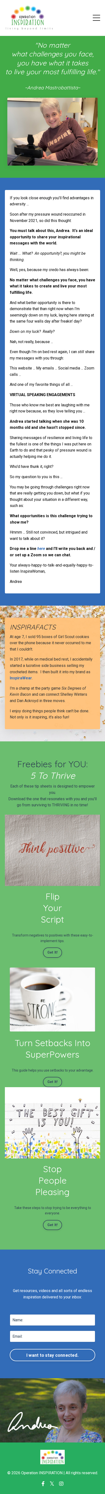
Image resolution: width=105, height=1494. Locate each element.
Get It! (52, 952)
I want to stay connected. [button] (52, 1355)
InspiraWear (21, 678)
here (41, 548)
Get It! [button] (52, 1082)
